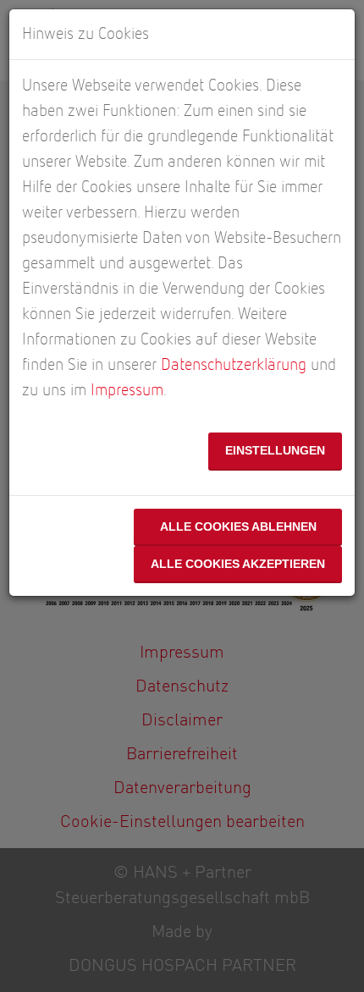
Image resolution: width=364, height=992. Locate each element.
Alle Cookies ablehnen (238, 526)
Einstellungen (275, 450)
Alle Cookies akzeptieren (238, 563)
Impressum (127, 390)
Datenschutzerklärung (233, 364)
